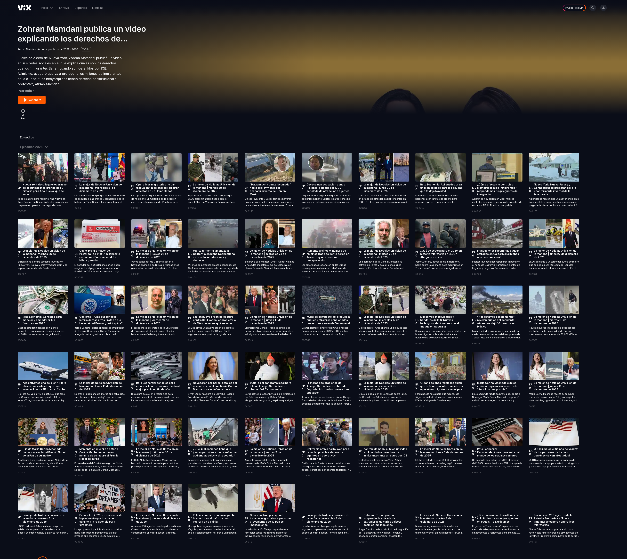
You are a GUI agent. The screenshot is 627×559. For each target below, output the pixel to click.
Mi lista (23, 117)
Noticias (97, 7)
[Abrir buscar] (592, 8)
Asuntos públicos (48, 49)
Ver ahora (34, 100)
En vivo (64, 7)
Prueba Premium (574, 7)
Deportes (80, 7)
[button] (43, 183)
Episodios (27, 137)
